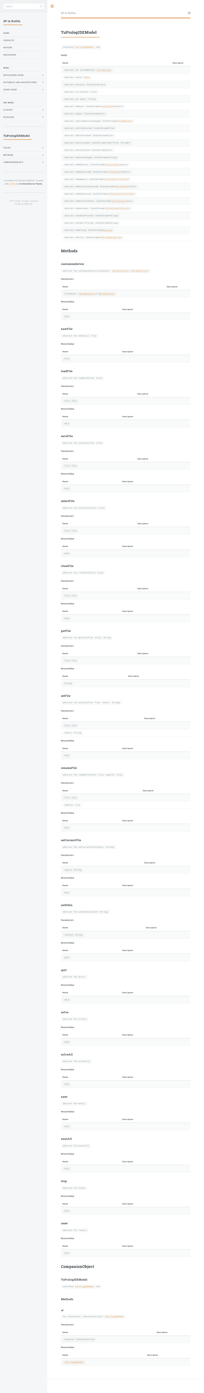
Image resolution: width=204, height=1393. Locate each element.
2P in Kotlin (68, 12)
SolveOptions (104, 70)
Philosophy (9, 55)
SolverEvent (108, 106)
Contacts (8, 40)
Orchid (12, 183)
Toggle (52, 6)
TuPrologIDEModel (84, 47)
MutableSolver (121, 271)
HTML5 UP (28, 204)
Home (6, 33)
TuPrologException (110, 237)
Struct (123, 179)
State (87, 77)
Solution (128, 194)
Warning (107, 230)
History (7, 47)
